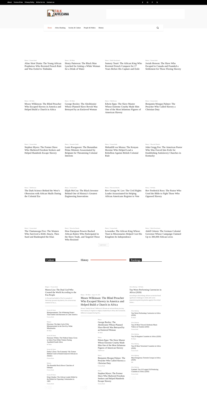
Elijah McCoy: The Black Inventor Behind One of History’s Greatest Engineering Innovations (81, 193)
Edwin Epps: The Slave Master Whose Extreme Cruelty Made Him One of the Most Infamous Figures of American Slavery (123, 108)
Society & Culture (51, 310)
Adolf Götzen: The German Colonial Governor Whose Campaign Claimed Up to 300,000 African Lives (163, 234)
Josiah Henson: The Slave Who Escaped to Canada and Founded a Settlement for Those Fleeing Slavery (163, 66)
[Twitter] (157, 2)
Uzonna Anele (33, 60)
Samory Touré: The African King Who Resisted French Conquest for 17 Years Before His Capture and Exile (123, 66)
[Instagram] (147, 2)
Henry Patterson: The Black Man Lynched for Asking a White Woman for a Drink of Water (82, 66)
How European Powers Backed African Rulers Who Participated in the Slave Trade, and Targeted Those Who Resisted (82, 235)
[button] (157, 27)
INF (132, 362)
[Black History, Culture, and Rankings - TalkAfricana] (76, 13)
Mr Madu (72, 60)
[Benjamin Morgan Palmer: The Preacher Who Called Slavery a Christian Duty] (164, 86)
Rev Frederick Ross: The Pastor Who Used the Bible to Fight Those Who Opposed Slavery (163, 193)
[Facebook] (142, 2)
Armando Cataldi (74, 144)
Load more (103, 245)
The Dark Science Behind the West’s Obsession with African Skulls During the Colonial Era (43, 193)
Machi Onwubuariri (115, 60)
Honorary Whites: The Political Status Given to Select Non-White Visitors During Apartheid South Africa (62, 340)
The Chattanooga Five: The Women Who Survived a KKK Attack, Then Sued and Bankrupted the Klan (42, 234)
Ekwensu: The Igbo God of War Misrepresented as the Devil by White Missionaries (59, 326)
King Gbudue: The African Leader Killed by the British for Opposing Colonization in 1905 (62, 379)
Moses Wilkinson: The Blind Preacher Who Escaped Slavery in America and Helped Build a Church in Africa (43, 106)
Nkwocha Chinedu (155, 144)
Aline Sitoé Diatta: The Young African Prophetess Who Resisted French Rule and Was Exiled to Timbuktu (43, 66)
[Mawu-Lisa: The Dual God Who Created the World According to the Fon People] (61, 274)
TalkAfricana (113, 101)
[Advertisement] (145, 14)
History (26, 60)
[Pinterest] (152, 2)
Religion (47, 287)
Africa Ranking (133, 287)
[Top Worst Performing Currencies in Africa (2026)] (145, 274)
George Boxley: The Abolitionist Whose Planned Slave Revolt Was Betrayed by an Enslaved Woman (81, 106)
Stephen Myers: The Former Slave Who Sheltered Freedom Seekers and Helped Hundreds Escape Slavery (42, 150)
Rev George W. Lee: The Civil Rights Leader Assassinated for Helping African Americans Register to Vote (123, 193)
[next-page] (50, 387)
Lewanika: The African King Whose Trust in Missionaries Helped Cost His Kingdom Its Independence (123, 234)
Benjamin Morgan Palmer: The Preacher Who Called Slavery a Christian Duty (160, 106)
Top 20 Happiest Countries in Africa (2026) (146, 336)
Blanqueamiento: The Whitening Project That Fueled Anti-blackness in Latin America (62, 313)
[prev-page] (46, 387)
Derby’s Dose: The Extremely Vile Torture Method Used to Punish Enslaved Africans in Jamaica (62, 354)
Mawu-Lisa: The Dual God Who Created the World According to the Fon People (60, 292)
